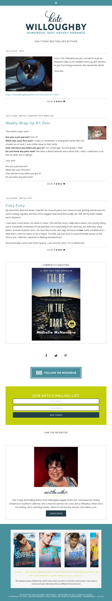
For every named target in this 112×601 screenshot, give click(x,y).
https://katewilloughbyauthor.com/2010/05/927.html (32, 94)
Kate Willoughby (56, 22)
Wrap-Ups (49, 116)
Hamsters (32, 116)
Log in (100, 596)
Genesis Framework (71, 596)
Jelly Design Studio (82, 595)
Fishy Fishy (15, 205)
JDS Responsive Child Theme (43, 596)
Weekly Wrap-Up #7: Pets (28, 123)
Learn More (56, 513)
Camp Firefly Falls (61, 576)
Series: (19, 572)
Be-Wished (42, 576)
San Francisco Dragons (69, 572)
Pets (21, 51)
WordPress (89, 596)
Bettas (22, 116)
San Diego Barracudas (38, 572)
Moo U (78, 576)
